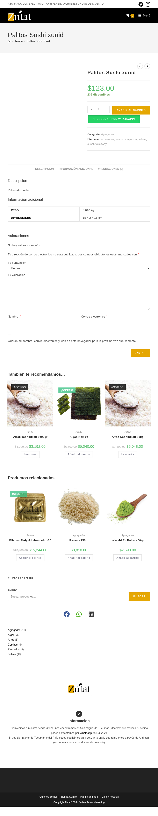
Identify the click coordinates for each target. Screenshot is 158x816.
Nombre (14, 316)
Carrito (73, 796)
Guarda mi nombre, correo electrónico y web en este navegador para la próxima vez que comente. (72, 340)
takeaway (101, 143)
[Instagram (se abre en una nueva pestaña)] (147, 4)
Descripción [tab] (44, 169)
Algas (79, 431)
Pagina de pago (89, 796)
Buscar (12, 589)
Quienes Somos (48, 796)
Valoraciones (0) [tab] (110, 169)
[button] (113, 118)
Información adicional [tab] (76, 169)
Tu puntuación (18, 262)
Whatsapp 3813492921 (93, 733)
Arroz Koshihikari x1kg (128, 436)
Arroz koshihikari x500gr (30, 436)
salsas (142, 139)
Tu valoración (18, 274)
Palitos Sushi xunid (38, 41)
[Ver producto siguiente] (147, 66)
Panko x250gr (78, 540)
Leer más (30, 454)
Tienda (65, 796)
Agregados (107, 134)
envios (119, 139)
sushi (90, 143)
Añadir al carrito (131, 110)
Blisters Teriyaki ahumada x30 (30, 540)
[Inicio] (9, 41)
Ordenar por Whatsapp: (115, 119)
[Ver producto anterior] (140, 66)
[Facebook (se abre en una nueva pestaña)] (141, 4)
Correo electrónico (94, 316)
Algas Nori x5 (79, 436)
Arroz (30, 431)
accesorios (107, 139)
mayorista (131, 139)
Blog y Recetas (110, 796)
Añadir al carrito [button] (79, 454)
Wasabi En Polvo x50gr (128, 540)
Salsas (30, 535)
